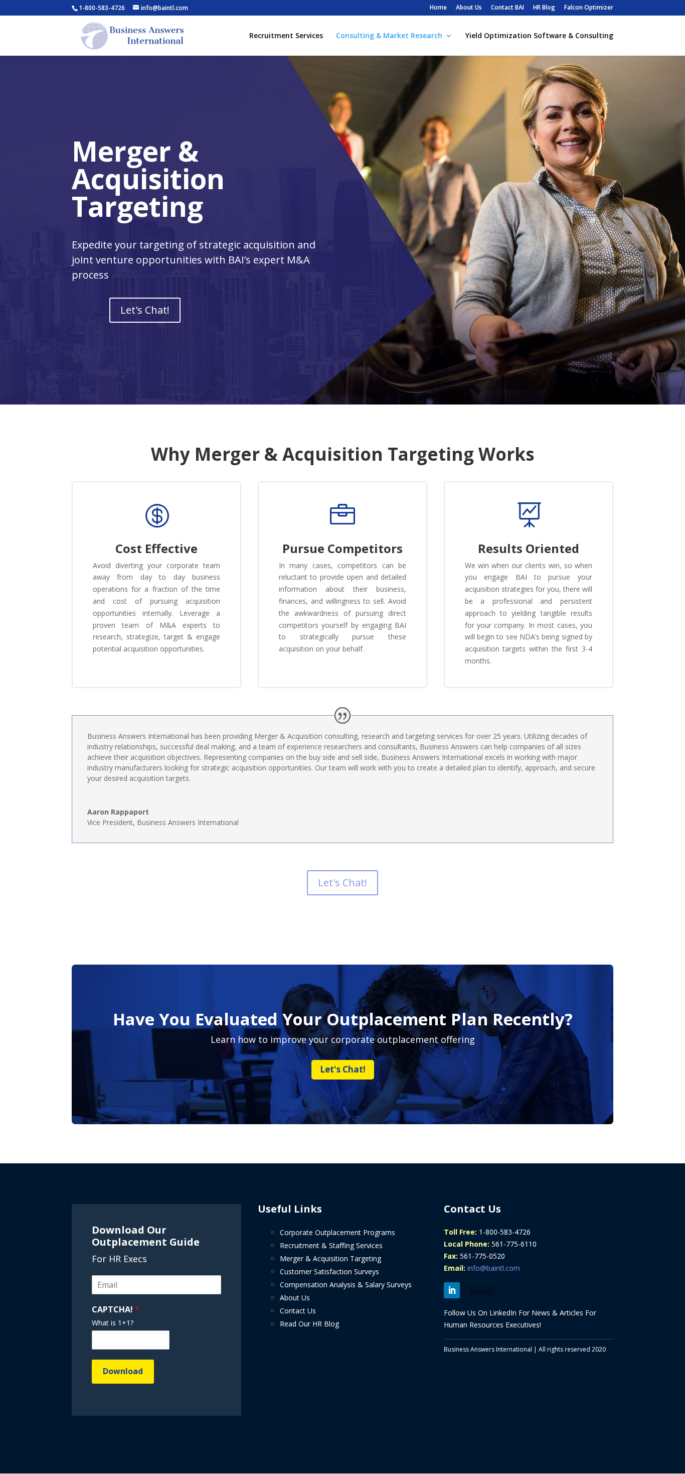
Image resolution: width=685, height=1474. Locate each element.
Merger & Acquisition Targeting (330, 1258)
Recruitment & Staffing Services (331, 1245)
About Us (469, 8)
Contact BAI (507, 8)
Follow (480, 1291)
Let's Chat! (144, 310)
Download (123, 1371)
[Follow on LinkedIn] (452, 1290)
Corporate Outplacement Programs (337, 1232)
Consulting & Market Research (389, 36)
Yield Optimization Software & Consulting (539, 36)
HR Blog (544, 8)
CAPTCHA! (115, 1309)
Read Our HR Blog (309, 1323)
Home (438, 8)
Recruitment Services (286, 36)
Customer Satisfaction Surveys (329, 1271)
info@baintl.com (493, 1268)
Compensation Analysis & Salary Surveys (346, 1284)
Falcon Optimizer (588, 8)
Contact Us (298, 1310)
